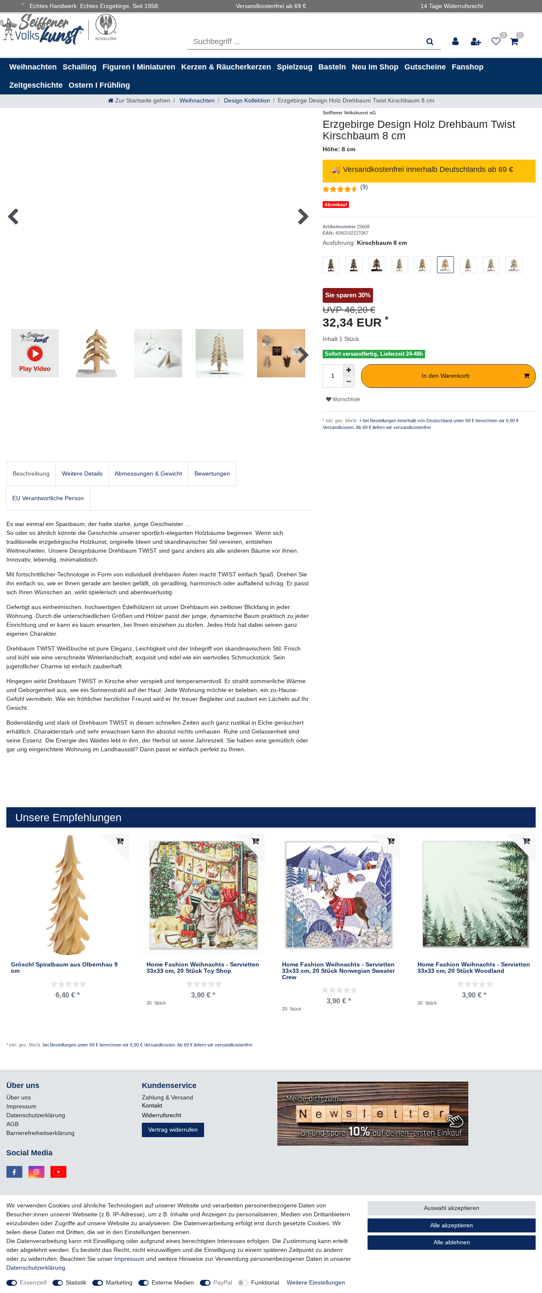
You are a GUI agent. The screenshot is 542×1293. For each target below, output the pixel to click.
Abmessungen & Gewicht (148, 473)
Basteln (332, 67)
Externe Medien (173, 1282)
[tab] (31, 473)
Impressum (21, 1106)
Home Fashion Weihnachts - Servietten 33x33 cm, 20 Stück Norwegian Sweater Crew (338, 971)
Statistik (76, 1282)
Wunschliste (345, 399)
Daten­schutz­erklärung (35, 1115)
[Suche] (430, 41)
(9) (364, 186)
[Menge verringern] (349, 382)
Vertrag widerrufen (173, 1129)
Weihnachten (33, 67)
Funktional (265, 1282)
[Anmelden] (456, 41)
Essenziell (33, 1282)
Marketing (119, 1282)
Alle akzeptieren (451, 1225)
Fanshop (468, 67)
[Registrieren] (476, 41)
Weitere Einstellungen (316, 1282)
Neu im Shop (375, 67)
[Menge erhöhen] (349, 370)
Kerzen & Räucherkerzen (226, 67)
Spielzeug (294, 67)
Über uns (18, 1097)
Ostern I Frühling (99, 85)
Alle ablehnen (452, 1242)
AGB (12, 1124)
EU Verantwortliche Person (48, 498)
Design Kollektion (246, 100)
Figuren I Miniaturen (138, 67)
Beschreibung (31, 473)
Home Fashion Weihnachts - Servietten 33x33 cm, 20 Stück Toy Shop (203, 967)
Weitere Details (82, 473)
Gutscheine (425, 67)
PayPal (222, 1282)
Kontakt (152, 1105)
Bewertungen (212, 473)
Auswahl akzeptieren (451, 1207)
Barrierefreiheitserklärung (40, 1133)
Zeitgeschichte (36, 85)
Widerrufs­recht (161, 1115)
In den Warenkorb (446, 375)
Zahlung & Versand (167, 1097)
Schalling (80, 67)
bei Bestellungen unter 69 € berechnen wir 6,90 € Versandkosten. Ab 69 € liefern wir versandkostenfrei (147, 1044)
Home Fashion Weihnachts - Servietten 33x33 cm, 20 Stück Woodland (474, 967)
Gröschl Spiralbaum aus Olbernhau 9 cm (64, 967)
